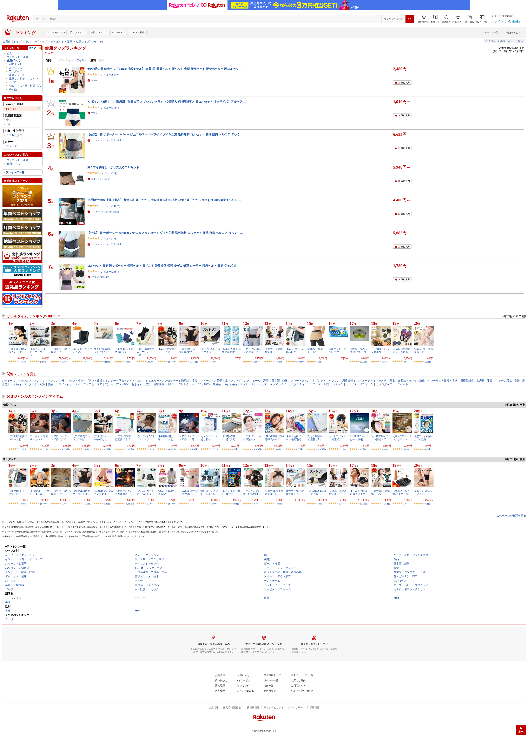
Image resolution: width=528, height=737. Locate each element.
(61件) (107, 504)
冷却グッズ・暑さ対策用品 (25, 85)
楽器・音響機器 (154, 384)
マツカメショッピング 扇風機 (105, 211)
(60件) (363, 449)
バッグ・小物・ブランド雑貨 (84, 380)
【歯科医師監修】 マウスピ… (167, 438)
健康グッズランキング (65, 48)
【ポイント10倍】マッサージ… (37, 352)
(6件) (85, 362)
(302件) (406, 449)
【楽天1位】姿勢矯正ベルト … (380, 492)
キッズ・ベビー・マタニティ (287, 384)
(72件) (43, 362)
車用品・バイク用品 (225, 384)
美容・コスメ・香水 (60, 384)
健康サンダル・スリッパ (23, 78)
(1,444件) (343, 504)
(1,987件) (386, 504)
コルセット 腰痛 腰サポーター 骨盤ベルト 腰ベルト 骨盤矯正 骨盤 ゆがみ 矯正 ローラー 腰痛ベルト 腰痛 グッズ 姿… (163, 265)
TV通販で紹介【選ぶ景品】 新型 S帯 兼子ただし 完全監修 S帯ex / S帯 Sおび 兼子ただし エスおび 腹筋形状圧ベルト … (164, 200)
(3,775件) (87, 504)
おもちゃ (137, 384)
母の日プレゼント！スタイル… (209, 492)
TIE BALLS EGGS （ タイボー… (210, 350)
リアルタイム (118, 32)
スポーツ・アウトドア (88, 384)
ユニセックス (14, 135)
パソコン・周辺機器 (341, 380)
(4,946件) (23, 504)
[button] (435, 19)
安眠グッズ (15, 64)
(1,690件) (172, 504)
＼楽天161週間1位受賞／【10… (123, 438)
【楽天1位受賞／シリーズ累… (167, 350)
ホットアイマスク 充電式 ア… (337, 438)
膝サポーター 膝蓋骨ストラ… (295, 492)
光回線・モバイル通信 (411, 380)
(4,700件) (44, 504)
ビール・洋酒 (260, 380)
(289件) (214, 504)
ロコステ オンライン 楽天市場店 (106, 140)
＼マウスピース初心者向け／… (209, 438)
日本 (9, 124)
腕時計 (185, 380)
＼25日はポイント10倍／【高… (188, 438)
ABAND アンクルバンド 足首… (103, 492)
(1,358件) (23, 449)
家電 (392, 380)
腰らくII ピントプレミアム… (82, 350)
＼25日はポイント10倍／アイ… (59, 438)
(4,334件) (66, 449)
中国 (9, 119)
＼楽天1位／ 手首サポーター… (423, 350)
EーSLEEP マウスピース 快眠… (359, 438)
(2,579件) (215, 449)
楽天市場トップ (12, 41)
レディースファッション (16, 380)
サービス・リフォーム (359, 384)
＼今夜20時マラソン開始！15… (380, 438)
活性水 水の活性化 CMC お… (359, 350)
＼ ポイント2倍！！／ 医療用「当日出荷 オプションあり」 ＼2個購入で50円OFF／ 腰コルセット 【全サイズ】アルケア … (166, 101)
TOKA (94, 113)
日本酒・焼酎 (280, 380)
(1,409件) (279, 504)
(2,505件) (151, 449)
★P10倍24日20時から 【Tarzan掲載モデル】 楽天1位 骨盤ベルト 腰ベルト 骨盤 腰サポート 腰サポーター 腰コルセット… (165, 68)
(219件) (427, 449)
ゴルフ (312, 384)
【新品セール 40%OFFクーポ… (401, 492)
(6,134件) (194, 449)
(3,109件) (130, 449)
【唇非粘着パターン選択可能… (294, 438)
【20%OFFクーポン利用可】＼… (380, 350)
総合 (9, 53)
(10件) (128, 362)
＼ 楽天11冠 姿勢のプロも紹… (274, 492)
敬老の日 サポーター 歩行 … (316, 350)
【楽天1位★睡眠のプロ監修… (423, 438)
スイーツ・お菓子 (211, 380)
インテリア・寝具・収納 (442, 380)
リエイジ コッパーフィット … (423, 492)
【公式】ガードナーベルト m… (145, 492)
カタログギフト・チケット (392, 384)
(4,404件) (258, 449)
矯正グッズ (15, 67)
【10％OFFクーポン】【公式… (40, 492)
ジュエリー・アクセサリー (162, 380)
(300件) (278, 449)
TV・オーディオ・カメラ (371, 380)
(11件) (107, 362)
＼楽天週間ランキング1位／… (81, 438)
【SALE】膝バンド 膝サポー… (188, 492)
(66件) (235, 449)
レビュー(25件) (110, 271)
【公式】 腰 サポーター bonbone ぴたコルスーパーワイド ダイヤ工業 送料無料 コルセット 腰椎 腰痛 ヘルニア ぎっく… (165, 134)
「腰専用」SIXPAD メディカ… (61, 350)
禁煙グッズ (15, 71)
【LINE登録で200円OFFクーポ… (274, 438)
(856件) (299, 449)
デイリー (82, 60)
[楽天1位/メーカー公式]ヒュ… (102, 438)
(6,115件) (130, 504)
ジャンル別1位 (137, 32)
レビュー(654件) (110, 74)
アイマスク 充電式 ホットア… (39, 438)
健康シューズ (17, 75)
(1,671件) (172, 449)
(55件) (149, 504)
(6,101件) (322, 449)
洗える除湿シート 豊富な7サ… (316, 438)
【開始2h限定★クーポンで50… (81, 492)
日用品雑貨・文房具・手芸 (476, 380)
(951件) (107, 449)
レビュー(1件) (109, 173)
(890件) (385, 449)
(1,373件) (172, 362)
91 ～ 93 (98, 41)
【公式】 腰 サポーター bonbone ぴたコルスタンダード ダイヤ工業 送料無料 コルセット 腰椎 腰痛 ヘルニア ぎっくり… (165, 232)
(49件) (427, 504)
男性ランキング (78, 32)
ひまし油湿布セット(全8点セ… (102, 350)
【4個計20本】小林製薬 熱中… (231, 350)
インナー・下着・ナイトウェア (124, 380)
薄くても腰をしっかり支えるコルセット (113, 167)
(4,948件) (300, 362)
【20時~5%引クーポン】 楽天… (232, 438)
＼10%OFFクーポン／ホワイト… (402, 438)
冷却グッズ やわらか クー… (337, 350)
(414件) (235, 504)
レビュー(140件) (110, 206)
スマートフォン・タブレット (308, 380)
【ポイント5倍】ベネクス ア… (146, 438)
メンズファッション (46, 380)
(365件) (363, 362)
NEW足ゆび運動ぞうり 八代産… (401, 350)
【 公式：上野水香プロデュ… (274, 350)
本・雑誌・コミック (331, 384)
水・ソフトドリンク (237, 380)
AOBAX (95, 80)
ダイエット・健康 (61, 41)
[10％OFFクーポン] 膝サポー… (231, 492)
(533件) (385, 362)
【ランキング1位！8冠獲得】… (252, 492)
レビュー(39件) (110, 107)
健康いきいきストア (100, 179)
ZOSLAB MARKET (100, 277)
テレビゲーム (186, 384)
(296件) (150, 362)
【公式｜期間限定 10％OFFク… (359, 492)
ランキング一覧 (15, 172)
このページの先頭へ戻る (511, 515)
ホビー (171, 384)
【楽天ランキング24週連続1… (123, 492)
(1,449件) (279, 362)
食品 (195, 380)
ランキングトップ (56, 32)
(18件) (213, 362)
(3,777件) (194, 362)
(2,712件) (44, 449)
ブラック (11, 146)
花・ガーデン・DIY (116, 384)
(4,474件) (23, 362)
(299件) (257, 362)
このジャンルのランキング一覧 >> (505, 41)
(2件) (405, 362)
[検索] (409, 19)
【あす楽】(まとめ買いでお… (124, 350)
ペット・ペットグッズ (253, 384)
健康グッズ (83, 41)
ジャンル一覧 (492, 32)
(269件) (86, 449)
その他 (13, 89)
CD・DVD (204, 384)
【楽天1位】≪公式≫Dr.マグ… (188, 350)
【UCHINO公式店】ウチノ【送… (145, 352)
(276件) (65, 362)
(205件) (363, 504)
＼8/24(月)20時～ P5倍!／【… (167, 492)
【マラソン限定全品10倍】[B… (251, 350)
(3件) (320, 362)
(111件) (342, 449)
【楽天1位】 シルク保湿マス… (252, 438)
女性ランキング (99, 32)
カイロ (13, 82)
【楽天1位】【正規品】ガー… (295, 350)
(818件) (257, 504)
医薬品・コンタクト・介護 (29, 384)
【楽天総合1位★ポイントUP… (17, 350)
